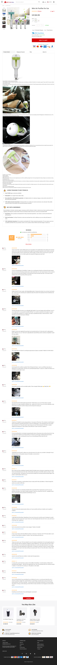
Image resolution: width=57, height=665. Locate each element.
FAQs (38, 642)
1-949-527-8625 (5, 642)
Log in (45, 2)
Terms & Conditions (23, 648)
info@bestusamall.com (6, 643)
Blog (20, 645)
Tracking (38, 648)
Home (3, 5)
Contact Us (22, 644)
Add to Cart (43, 40)
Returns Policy (39, 647)
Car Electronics (8, 5)
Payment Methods (40, 644)
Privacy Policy (22, 647)
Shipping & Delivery (40, 645)
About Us (21, 642)
